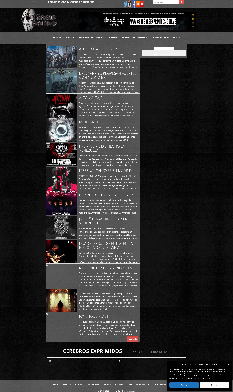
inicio (56, 384)
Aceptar (184, 385)
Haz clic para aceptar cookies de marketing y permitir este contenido (164, 53)
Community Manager (68, 2)
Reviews (101, 37)
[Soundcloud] (138, 4)
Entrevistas (86, 37)
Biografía (52, 2)
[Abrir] (137, 21)
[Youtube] (142, 4)
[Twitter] (125, 4)
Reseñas (114, 37)
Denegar (214, 385)
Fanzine (71, 37)
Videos (176, 37)
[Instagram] (130, 4)
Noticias (58, 37)
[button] (228, 364)
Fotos (125, 37)
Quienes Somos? (86, 2)
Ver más (133, 339)
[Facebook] (134, 4)
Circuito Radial (159, 37)
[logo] (48, 20)
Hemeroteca (140, 37)
